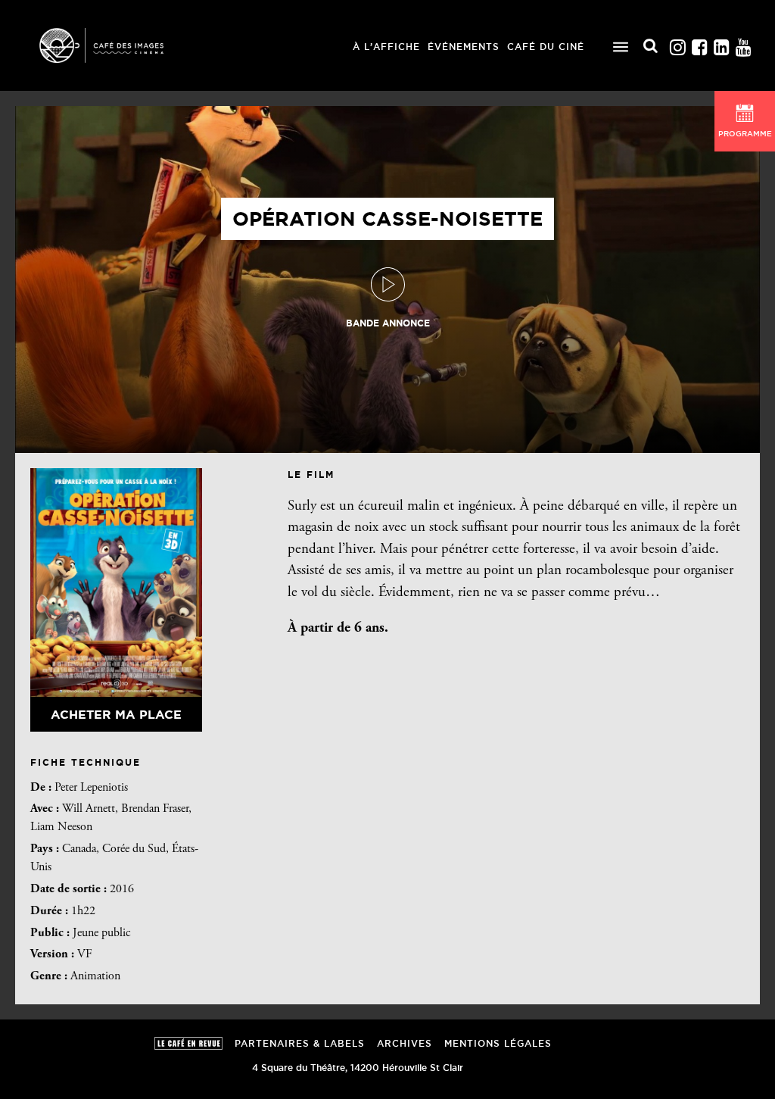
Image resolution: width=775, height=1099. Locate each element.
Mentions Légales (498, 1043)
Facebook (699, 43)
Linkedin (721, 43)
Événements (464, 47)
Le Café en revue (188, 1043)
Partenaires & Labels (300, 1043)
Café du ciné (545, 47)
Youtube (743, 43)
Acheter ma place (116, 714)
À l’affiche (386, 47)
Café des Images (121, 45)
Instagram (677, 43)
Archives (404, 1043)
